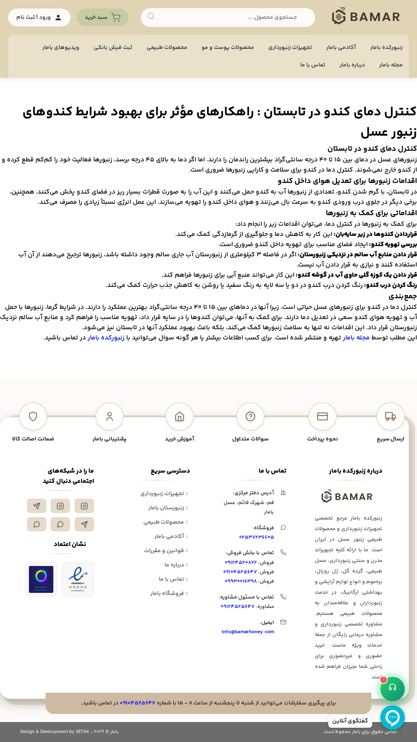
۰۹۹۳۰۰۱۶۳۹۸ (241, 581)
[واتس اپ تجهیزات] (60, 524)
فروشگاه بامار (169, 593)
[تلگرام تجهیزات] (36, 506)
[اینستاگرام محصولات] (60, 506)
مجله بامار (391, 65)
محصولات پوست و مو (228, 47)
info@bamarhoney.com (248, 632)
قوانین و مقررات (166, 550)
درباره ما (176, 565)
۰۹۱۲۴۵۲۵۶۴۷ (238, 607)
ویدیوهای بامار (60, 47)
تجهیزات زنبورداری (164, 493)
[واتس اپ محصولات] (36, 524)
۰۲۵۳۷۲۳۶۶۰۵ (256, 537)
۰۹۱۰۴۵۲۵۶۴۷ (240, 572)
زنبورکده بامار (386, 47)
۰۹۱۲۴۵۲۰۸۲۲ (241, 563)
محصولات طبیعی (167, 47)
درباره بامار (352, 65)
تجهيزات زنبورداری (290, 47)
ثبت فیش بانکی (113, 47)
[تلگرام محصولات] (84, 524)
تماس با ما (312, 65)
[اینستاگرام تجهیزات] (84, 506)
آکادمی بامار (341, 47)
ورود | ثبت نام (33, 17)
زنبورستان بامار (168, 508)
